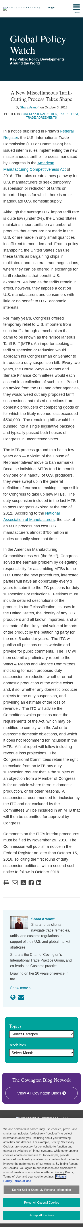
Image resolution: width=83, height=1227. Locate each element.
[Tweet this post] (23, 883)
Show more (19, 988)
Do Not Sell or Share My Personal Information (41, 1189)
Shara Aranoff (29, 107)
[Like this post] (31, 883)
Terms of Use (22, 1181)
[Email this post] (15, 883)
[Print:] (6, 882)
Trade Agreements (41, 117)
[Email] (21, 997)
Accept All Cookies (41, 1215)
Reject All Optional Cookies (41, 1202)
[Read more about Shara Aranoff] (12, 997)
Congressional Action (39, 114)
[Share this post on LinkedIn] (38, 883)
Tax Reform (68, 114)
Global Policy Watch (38, 44)
